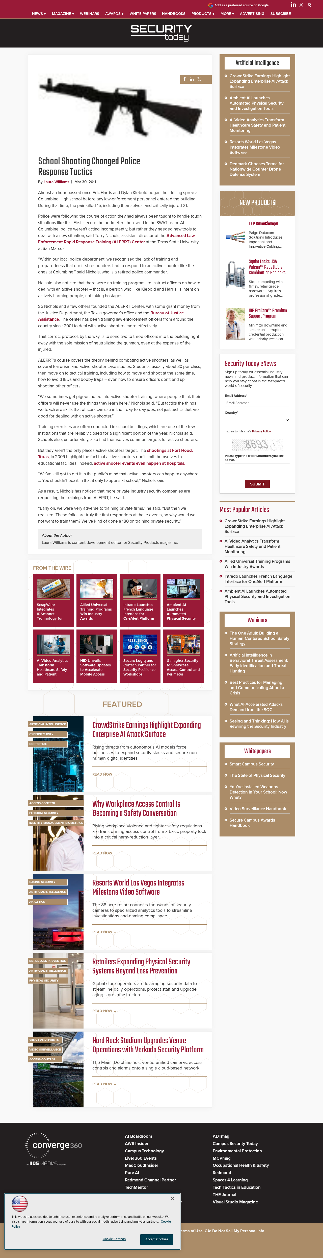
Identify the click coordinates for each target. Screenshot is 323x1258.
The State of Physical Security (257, 775)
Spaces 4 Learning (230, 1180)
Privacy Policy (261, 431)
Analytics (37, 901)
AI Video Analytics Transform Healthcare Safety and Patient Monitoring (52, 669)
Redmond (222, 1172)
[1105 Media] (46, 1164)
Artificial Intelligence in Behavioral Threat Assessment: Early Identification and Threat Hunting (259, 663)
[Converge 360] (53, 1146)
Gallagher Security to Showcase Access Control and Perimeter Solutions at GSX (183, 669)
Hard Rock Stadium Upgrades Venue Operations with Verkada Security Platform (148, 1046)
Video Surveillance (45, 1049)
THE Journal (224, 1194)
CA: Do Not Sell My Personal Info (234, 1230)
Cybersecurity (41, 734)
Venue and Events (44, 1039)
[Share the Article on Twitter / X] (199, 79)
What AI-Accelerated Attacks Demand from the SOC (256, 707)
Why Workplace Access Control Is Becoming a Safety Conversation (136, 809)
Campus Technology (144, 1151)
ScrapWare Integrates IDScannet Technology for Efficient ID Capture (50, 616)
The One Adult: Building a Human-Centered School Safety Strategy (259, 638)
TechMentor (136, 1187)
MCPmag (222, 1158)
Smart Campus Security (252, 764)
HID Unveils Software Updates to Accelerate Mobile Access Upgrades (95, 669)
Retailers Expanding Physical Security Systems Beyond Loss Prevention (141, 967)
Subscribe (281, 13)
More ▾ (227, 13)
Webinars (89, 13)
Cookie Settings (114, 1239)
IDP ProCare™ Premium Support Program (268, 313)
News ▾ (39, 13)
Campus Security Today (235, 1143)
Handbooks (173, 13)
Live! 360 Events (141, 1158)
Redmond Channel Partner (150, 1180)
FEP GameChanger (263, 224)
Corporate (38, 744)
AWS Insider (136, 1143)
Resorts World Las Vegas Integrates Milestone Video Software (138, 888)
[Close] (172, 1198)
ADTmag (221, 1136)
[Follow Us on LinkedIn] (293, 5)
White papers (143, 13)
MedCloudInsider (141, 1165)
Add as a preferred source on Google (241, 5)
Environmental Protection (237, 1151)
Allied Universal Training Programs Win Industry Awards (96, 611)
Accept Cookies (156, 1239)
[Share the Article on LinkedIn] (191, 79)
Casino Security (42, 882)
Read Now (102, 774)
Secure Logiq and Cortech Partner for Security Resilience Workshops (139, 667)
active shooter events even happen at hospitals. (139, 463)
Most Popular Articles (244, 510)
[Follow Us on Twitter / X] (301, 5)
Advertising (252, 13)
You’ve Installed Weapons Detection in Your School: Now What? (258, 792)
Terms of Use (191, 1230)
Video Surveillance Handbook (258, 808)
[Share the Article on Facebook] (183, 79)
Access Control (42, 803)
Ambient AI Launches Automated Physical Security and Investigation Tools (182, 616)
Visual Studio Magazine (235, 1202)
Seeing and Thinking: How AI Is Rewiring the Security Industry (259, 723)
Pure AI (132, 1172)
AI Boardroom (138, 1136)
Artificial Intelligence (47, 724)
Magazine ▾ (63, 13)
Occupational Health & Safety (241, 1165)
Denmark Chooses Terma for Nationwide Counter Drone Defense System (257, 169)
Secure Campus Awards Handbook (252, 823)
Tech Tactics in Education (237, 1187)
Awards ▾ (114, 13)
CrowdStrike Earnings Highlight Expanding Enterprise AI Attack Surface (146, 730)
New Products (257, 203)
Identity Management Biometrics (56, 823)
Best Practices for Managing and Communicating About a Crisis (257, 688)
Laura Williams (56, 182)
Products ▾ (203, 13)
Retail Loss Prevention (47, 961)
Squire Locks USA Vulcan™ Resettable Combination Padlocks (267, 267)
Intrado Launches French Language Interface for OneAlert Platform (138, 611)
